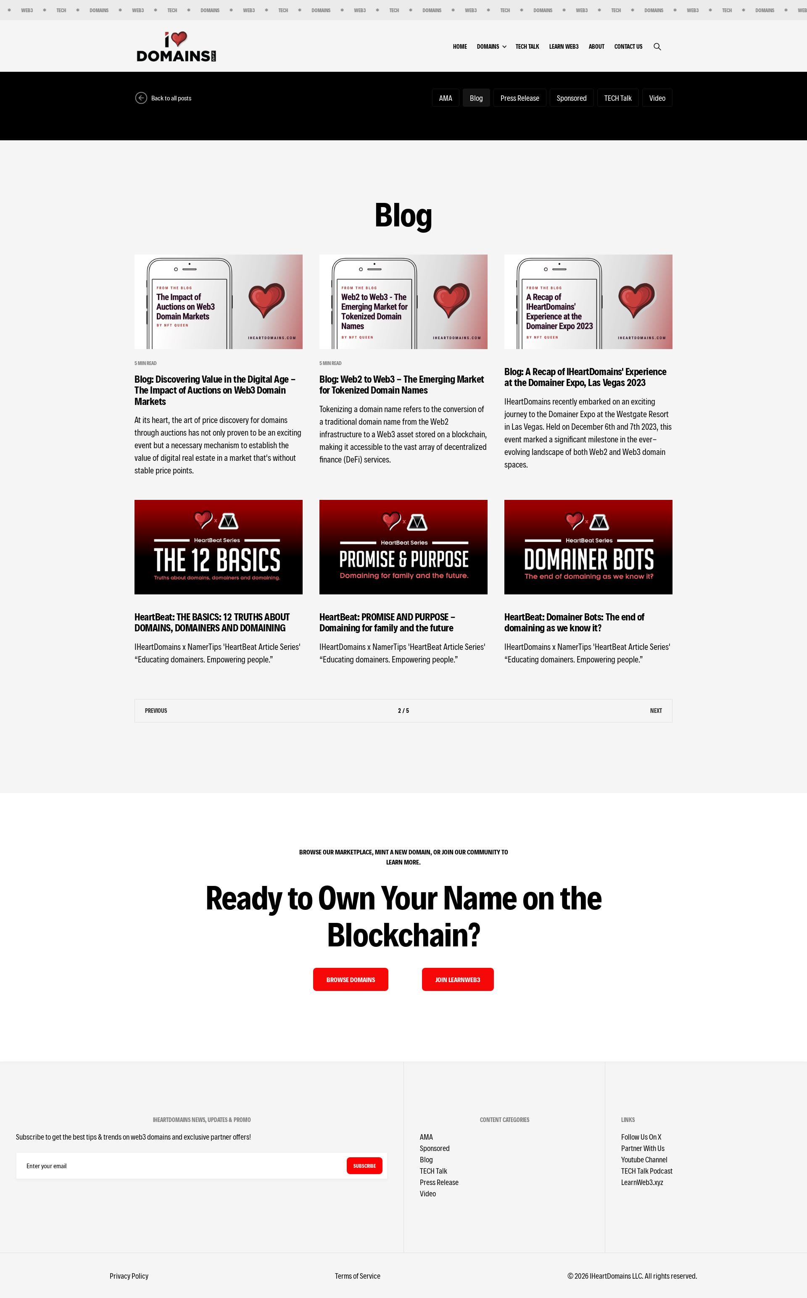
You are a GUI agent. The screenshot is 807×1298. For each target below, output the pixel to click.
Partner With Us (643, 1147)
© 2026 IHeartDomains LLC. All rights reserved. (632, 1275)
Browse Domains (351, 979)
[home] (176, 46)
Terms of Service (357, 1275)
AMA (426, 1136)
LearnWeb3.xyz (642, 1181)
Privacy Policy (129, 1275)
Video (428, 1193)
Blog (426, 1159)
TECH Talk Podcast (646, 1170)
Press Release (439, 1181)
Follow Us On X (641, 1136)
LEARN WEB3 (564, 46)
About (596, 46)
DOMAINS (488, 46)
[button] (496, 46)
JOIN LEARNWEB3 (457, 979)
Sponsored (435, 1147)
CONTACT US (628, 46)
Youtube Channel (644, 1159)
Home (460, 46)
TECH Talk (527, 46)
